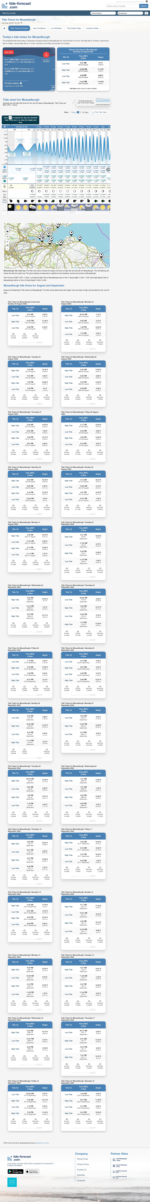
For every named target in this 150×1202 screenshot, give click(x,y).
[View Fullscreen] (7, 226)
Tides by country (9, 13)
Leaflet (75, 268)
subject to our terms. (42, 1143)
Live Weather (56, 28)
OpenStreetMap (92, 268)
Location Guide (92, 28)
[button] (51, 239)
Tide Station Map (74, 28)
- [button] (7, 249)
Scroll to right (108, 169)
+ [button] (7, 241)
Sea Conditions (39, 28)
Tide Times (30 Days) (19, 28)
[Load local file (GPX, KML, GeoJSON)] (7, 231)
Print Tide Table (101, 112)
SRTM (107, 268)
